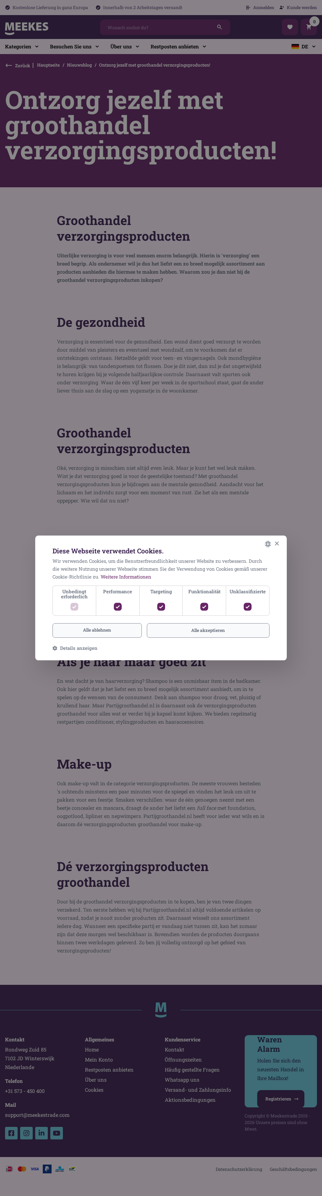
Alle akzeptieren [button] (208, 630)
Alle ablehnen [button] (97, 630)
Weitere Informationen (126, 576)
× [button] (276, 543)
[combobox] (268, 544)
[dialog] (161, 597)
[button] (75, 648)
